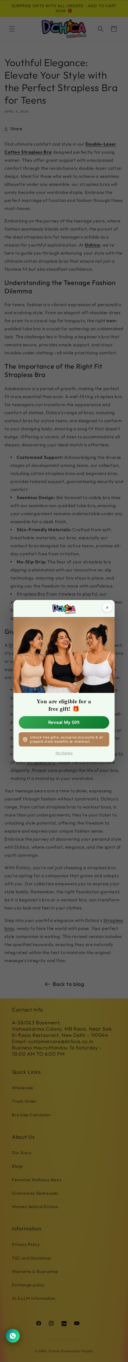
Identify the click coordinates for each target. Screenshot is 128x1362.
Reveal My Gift (64, 722)
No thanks (64, 753)
